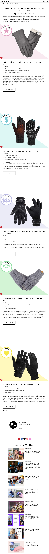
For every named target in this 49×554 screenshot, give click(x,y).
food (11, 3)
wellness (16, 3)
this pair (8, 162)
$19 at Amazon (9, 406)
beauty (7, 3)
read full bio (20, 428)
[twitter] (24, 439)
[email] (30, 439)
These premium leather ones (31, 75)
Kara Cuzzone (21, 13)
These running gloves (22, 396)
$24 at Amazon (9, 89)
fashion (2, 3)
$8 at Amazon (9, 173)
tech (24, 6)
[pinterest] (1, 58)
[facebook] (22, 439)
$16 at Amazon (9, 322)
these (36, 311)
